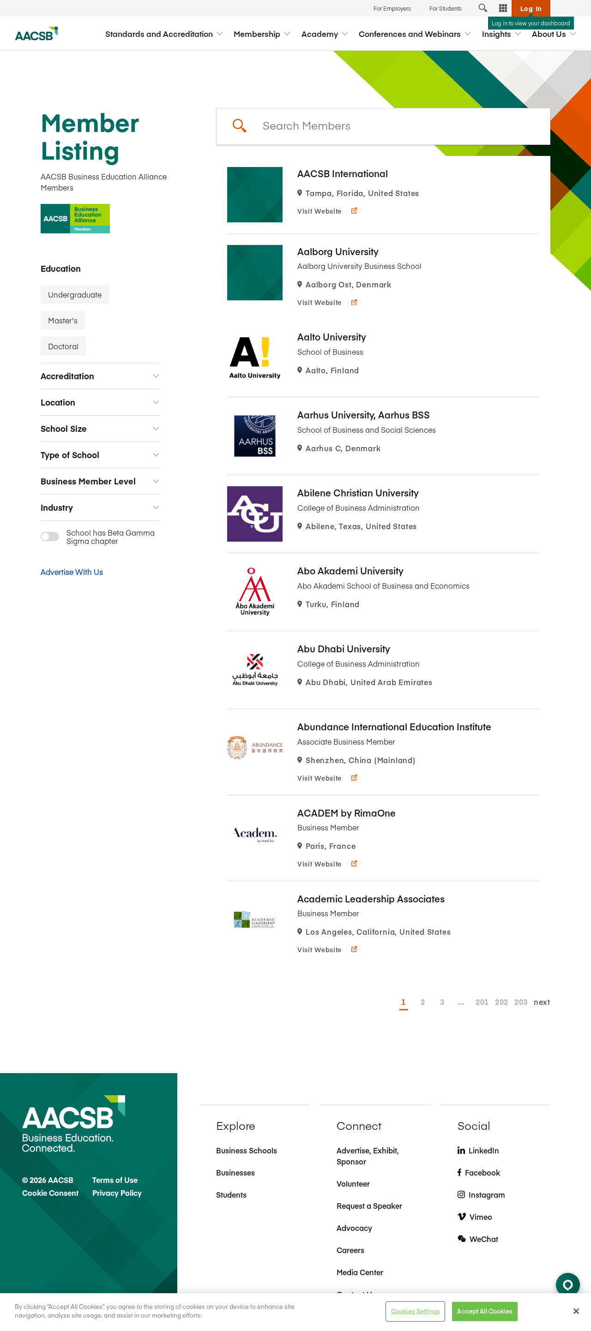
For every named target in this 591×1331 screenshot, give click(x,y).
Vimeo (481, 1217)
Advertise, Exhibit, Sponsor (368, 1155)
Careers (350, 1250)
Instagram (487, 1194)
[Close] (576, 1311)
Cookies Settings (415, 1311)
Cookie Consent (50, 1193)
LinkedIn (484, 1150)
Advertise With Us (72, 572)
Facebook (482, 1172)
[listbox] (383, 126)
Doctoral (63, 346)
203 (518, 1002)
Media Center (360, 1272)
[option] (383, 194)
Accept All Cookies (484, 1311)
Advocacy (354, 1228)
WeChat (484, 1239)
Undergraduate (75, 294)
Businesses (235, 1172)
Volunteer (353, 1183)
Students (231, 1194)
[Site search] (483, 8)
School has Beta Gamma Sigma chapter (110, 536)
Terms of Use (115, 1180)
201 (480, 1002)
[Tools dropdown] (503, 8)
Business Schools (246, 1150)
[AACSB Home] (36, 34)
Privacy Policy (117, 1193)
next (542, 1002)
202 (499, 1002)
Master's (63, 320)
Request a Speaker (369, 1205)
